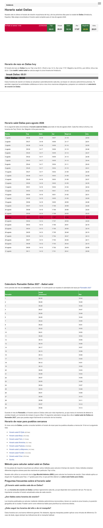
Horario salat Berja (16, 435)
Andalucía (9, 5)
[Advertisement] (51, 49)
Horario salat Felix (15, 439)
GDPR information (11, 525)
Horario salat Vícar (16, 456)
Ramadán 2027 (85, 287)
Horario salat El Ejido (16, 432)
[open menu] (99, 4)
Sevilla (11, 459)
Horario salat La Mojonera (18, 449)
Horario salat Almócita (17, 442)
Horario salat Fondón (16, 453)
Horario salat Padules (17, 446)
